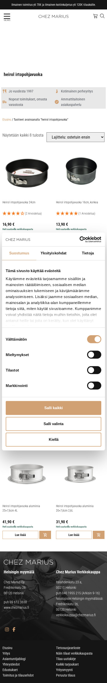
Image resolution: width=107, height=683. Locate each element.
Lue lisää (20, 535)
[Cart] (95, 16)
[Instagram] (7, 629)
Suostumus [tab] (19, 253)
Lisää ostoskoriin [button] (45, 535)
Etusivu (6, 119)
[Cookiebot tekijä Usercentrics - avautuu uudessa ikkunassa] (79, 239)
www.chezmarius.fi (16, 607)
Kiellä (53, 439)
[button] (6, 16)
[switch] (94, 355)
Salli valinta (53, 424)
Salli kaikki (53, 408)
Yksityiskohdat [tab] (53, 253)
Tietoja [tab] (88, 253)
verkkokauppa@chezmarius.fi (76, 615)
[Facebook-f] (14, 629)
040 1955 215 (71, 593)
